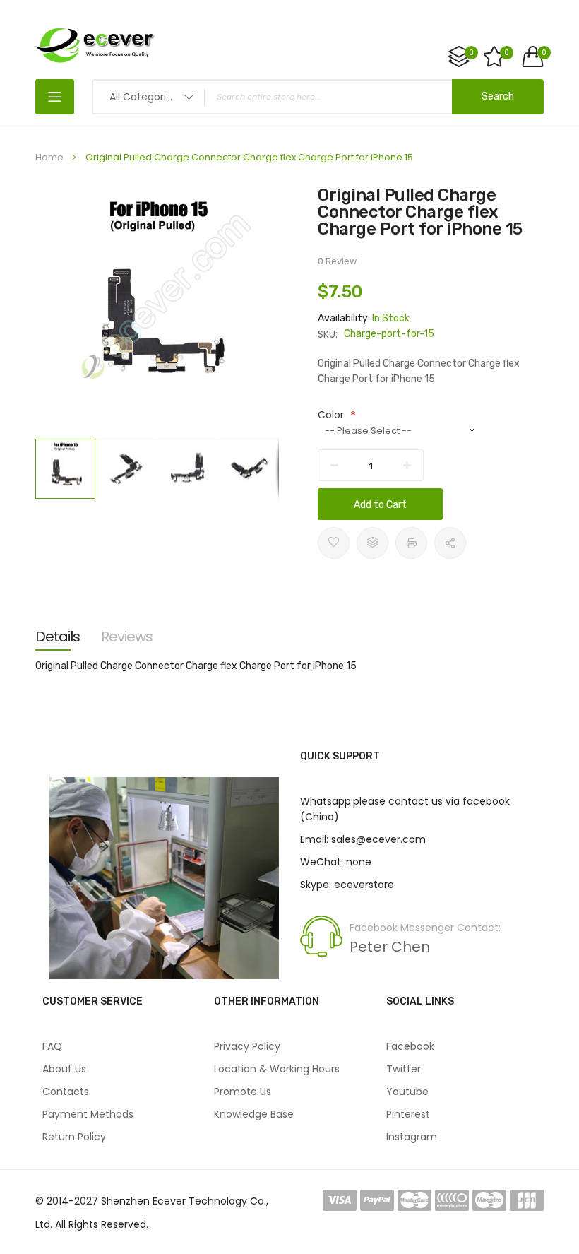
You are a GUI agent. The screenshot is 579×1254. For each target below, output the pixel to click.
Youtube (407, 1091)
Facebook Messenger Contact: (425, 928)
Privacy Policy (247, 1046)
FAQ (52, 1046)
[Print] (411, 543)
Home (49, 157)
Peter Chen (390, 947)
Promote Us (242, 1091)
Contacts (65, 1091)
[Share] (450, 543)
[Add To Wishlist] (334, 543)
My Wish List (506, 52)
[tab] (57, 636)
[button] (127, 468)
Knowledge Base (254, 1114)
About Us (64, 1069)
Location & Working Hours (277, 1069)
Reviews (127, 636)
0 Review (337, 261)
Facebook (410, 1046)
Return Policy (74, 1136)
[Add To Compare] (372, 543)
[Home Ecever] (95, 44)
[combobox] (318, 96)
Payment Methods (87, 1114)
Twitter (403, 1069)
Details (57, 636)
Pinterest (408, 1114)
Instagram (411, 1136)
